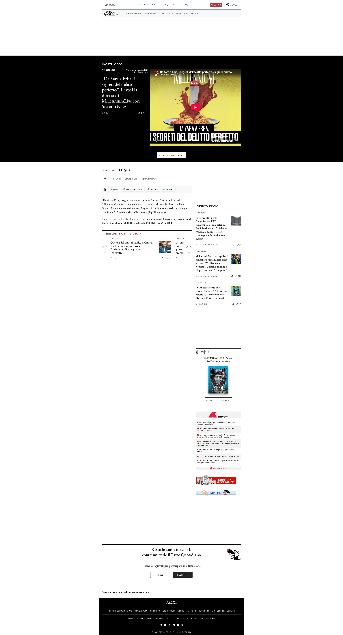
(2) (240, 245)
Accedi (160, 575)
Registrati (182, 575)
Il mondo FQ (183, 5)
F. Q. (105, 113)
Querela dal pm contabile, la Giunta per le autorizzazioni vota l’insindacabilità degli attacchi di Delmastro (131, 248)
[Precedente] (105, 249)
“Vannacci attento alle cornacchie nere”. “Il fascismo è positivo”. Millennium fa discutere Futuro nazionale (212, 293)
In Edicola (142, 5)
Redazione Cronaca (206, 276)
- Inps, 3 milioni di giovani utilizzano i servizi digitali (218, 456)
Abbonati (216, 4)
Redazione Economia (207, 245)
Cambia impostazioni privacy (162, 611)
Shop (175, 5)
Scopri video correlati (171, 155)
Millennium (156, 5)
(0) (146, 113)
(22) (239, 276)
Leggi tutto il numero (218, 400)
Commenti (110, 170)
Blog (148, 5)
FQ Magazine (167, 5)
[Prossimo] (189, 249)
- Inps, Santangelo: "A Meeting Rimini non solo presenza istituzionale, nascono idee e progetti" (216, 436)
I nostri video (112, 64)
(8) (170, 258)
